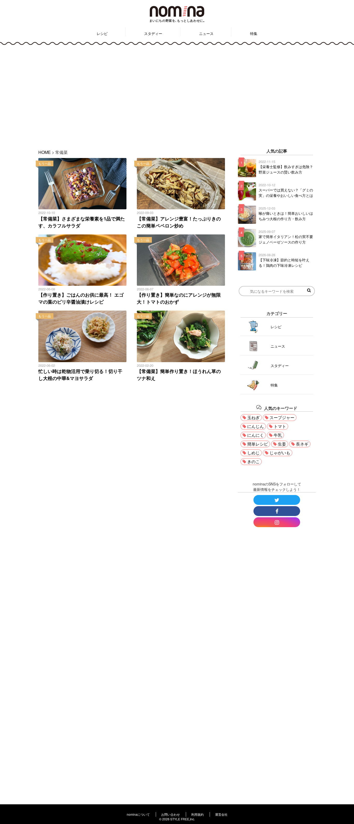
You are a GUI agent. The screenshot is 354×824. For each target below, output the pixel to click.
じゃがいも (280, 453)
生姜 (282, 444)
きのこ (253, 461)
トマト (280, 426)
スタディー (153, 33)
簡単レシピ (257, 444)
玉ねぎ (253, 417)
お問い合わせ (170, 814)
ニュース (206, 33)
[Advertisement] (177, 93)
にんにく (255, 435)
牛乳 (278, 435)
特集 (253, 33)
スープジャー (282, 417)
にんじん (255, 426)
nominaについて (138, 814)
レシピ (102, 33)
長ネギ (302, 444)
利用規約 (197, 814)
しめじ (253, 453)
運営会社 (221, 814)
